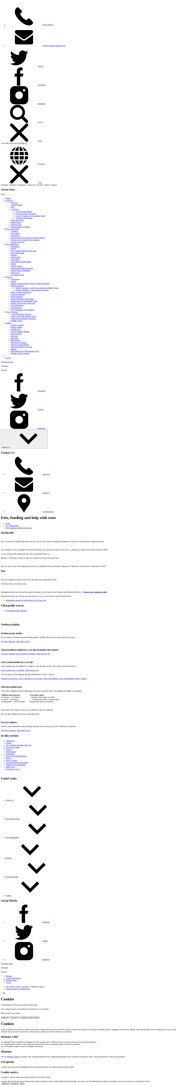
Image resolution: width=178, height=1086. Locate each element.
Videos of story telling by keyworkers (25, 240)
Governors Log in (17, 275)
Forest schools (16, 308)
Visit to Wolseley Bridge (20, 332)
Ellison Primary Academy (20, 227)
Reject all (5, 1017)
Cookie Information (13, 978)
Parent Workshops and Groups (22, 299)
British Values (16, 222)
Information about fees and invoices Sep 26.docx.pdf (26, 600)
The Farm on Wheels (19, 342)
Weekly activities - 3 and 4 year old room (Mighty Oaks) (37, 288)
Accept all (14, 1017)
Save (22, 1084)
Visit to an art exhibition (20, 345)
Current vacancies (17, 242)
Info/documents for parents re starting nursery (28, 238)
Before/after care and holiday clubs (24, 301)
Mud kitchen (15, 340)
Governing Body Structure (25, 214)
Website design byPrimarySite (18, 989)
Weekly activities (17, 286)
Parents (8, 277)
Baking (13, 349)
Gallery (9, 323)
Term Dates (15, 279)
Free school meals (17, 253)
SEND (13, 264)
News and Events (12, 229)
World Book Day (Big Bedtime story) (25, 351)
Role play (14, 336)
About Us (9, 201)
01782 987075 (48, 25)
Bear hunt (14, 338)
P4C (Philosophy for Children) (22, 310)
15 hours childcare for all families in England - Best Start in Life (25, 654)
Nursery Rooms (12, 312)
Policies (14, 255)
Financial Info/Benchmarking (22, 268)
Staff (12, 207)
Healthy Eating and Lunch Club (23, 303)
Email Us (46, 493)
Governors (15, 209)
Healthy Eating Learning (20, 353)
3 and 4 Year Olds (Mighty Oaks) (23, 316)
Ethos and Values (17, 220)
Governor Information (23, 211)
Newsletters (15, 235)
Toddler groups (16, 321)
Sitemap (9, 976)
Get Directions (48, 512)
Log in (8, 358)
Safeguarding (16, 257)
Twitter (45, 941)
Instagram (46, 959)
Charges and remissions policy (95, 592)
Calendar (14, 231)
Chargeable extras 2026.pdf (16, 611)
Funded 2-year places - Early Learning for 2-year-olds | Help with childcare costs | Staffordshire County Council (44, 679)
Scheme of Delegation (23, 218)
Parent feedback (17, 297)
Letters (13, 281)
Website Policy (11, 980)
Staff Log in (15, 273)
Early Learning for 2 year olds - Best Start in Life (20, 670)
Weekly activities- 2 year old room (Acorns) (32, 290)
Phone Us (46, 474)
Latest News (15, 233)
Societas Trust (16, 225)
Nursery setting (16, 327)
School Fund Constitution (20, 270)
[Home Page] (7, 362)
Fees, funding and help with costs (23, 251)
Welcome (14, 203)
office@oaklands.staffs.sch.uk (54, 46)
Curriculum (15, 260)
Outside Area (16, 329)
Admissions (15, 246)
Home (8, 198)
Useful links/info (17, 305)
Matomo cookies (13, 1057)
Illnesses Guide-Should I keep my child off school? (30, 284)
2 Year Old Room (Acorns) (21, 314)
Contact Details (16, 205)
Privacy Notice (16, 266)
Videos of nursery (17, 325)
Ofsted (13, 249)
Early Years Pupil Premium (21, 262)
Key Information (12, 244)
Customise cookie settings (29, 1017)
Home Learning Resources (21, 292)
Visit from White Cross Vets (21, 347)
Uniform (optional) (18, 294)
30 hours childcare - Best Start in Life (15, 641)
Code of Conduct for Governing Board (30, 216)
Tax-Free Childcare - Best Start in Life (15, 730)
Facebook (46, 922)
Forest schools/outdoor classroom (23, 318)
